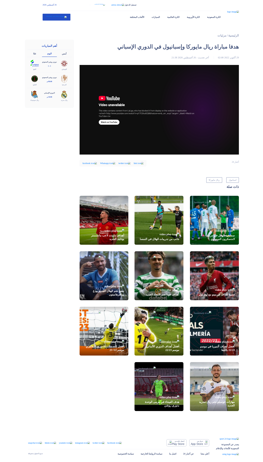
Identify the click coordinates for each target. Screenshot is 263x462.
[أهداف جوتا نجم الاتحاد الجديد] (159, 275)
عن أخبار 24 (188, 454)
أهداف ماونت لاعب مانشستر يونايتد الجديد (107, 237)
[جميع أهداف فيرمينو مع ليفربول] (214, 275)
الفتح (34, 69)
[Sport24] (227, 438)
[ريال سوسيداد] (35, 94)
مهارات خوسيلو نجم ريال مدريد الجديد (217, 403)
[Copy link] (138, 163)
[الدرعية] (64, 78)
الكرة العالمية (173, 17)
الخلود (35, 84)
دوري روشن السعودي (49, 62)
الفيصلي (64, 69)
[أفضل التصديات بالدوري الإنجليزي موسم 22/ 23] (104, 331)
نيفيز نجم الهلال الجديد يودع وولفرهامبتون (108, 292)
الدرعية (64, 84)
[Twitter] (124, 163)
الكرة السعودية (214, 17)
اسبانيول (232, 180)
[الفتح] (35, 63)
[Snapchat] (35, 442)
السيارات (156, 17)
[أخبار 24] (56, 17)
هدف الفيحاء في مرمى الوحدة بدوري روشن (162, 403)
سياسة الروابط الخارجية (151, 454)
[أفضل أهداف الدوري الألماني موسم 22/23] (159, 331)
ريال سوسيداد (34, 100)
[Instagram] (82, 442)
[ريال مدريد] (64, 94)
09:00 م (49, 81)
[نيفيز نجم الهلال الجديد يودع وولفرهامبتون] (104, 275)
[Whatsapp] (107, 163)
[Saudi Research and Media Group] (227, 454)
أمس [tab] (64, 53)
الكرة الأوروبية (193, 17)
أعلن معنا (205, 454)
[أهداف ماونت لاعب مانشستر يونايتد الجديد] (104, 220)
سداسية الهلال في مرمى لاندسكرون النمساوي (220, 237)
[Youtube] (65, 442)
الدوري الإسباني (49, 93)
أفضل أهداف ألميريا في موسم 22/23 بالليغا (217, 348)
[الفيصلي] (64, 63)
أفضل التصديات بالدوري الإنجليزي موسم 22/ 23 (105, 348)
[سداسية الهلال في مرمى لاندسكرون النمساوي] (214, 220)
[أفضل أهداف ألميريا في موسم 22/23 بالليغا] (214, 331)
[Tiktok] (50, 442)
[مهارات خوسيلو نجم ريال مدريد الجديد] (214, 386)
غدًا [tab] (34, 53)
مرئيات (222, 35)
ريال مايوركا (214, 180)
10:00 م (49, 97)
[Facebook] (89, 163)
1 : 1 (49, 66)
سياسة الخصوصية (126, 454)
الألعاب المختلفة (137, 17)
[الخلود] (35, 78)
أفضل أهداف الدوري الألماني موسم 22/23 (162, 348)
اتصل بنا (172, 454)
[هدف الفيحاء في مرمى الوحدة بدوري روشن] (159, 386)
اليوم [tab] (49, 53)
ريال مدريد (64, 100)
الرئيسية (233, 35)
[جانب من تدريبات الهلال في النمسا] (159, 220)
